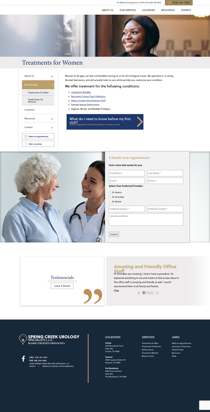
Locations (148, 10)
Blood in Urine (148, 356)
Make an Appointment (38, 136)
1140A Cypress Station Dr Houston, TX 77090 (115, 360)
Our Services (128, 10)
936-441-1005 (41, 357)
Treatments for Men (38, 92)
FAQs (174, 356)
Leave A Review (62, 285)
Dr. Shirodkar (118, 197)
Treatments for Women (35, 100)
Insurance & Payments (181, 346)
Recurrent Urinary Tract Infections (88, 96)
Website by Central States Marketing (57, 366)
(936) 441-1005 (181, 2)
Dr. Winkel (116, 201)
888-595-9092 (40, 360)
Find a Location (35, 144)
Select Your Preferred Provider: (126, 186)
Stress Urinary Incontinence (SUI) (88, 100)
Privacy (32, 366)
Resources (168, 10)
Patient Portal (177, 349)
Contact (186, 10)
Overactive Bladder (81, 92)
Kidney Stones (148, 349)
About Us (107, 10)
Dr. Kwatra (117, 192)
